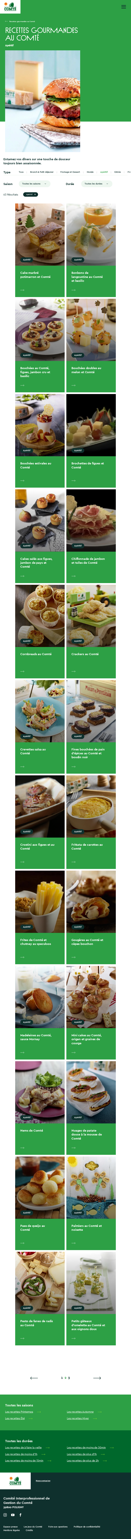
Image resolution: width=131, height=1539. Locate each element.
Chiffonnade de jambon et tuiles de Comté (88, 561)
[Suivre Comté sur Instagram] (5, 1515)
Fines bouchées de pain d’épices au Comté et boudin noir (88, 753)
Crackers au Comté (85, 654)
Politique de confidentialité (87, 1527)
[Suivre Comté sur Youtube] (12, 1515)
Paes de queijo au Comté (32, 1228)
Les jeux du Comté (33, 1527)
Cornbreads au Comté (36, 654)
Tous (21, 172)
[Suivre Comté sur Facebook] (20, 1515)
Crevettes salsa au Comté (33, 751)
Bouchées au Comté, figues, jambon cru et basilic (35, 372)
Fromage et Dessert (70, 172)
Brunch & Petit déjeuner (41, 172)
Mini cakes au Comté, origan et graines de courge (86, 1039)
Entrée (117, 172)
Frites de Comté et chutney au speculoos (35, 942)
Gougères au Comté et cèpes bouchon (87, 942)
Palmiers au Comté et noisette (86, 1228)
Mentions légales (11, 1530)
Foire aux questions (58, 1527)
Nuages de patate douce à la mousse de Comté (86, 1134)
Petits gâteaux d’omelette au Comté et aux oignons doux (88, 1325)
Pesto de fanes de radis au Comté (36, 1323)
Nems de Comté (31, 1130)
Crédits (29, 1530)
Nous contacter (43, 1480)
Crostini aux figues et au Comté (37, 846)
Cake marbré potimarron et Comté (35, 275)
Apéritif (104, 172)
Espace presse (10, 1527)
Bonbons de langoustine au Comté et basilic (87, 277)
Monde (90, 172)
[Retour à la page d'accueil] (10, 6)
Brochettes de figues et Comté (87, 465)
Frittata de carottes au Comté (87, 846)
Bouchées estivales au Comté (35, 465)
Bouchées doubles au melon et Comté (86, 370)
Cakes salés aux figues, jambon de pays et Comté (36, 563)
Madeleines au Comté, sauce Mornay (36, 1037)
